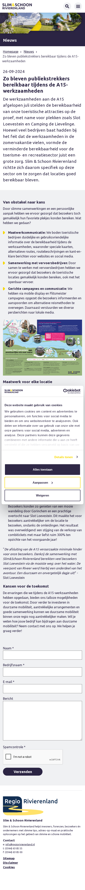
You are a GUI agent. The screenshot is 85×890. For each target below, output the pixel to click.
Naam (8, 648)
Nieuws (29, 51)
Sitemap (9, 858)
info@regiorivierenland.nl (20, 844)
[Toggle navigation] (78, 6)
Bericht (8, 698)
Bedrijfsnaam (14, 665)
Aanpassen (40, 482)
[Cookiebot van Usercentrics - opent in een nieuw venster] (63, 391)
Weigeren (42, 495)
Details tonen (63, 457)
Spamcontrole (14, 747)
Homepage (10, 51)
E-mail (8, 682)
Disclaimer (10, 862)
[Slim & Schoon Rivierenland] (17, 6)
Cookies (9, 867)
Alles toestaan (42, 469)
